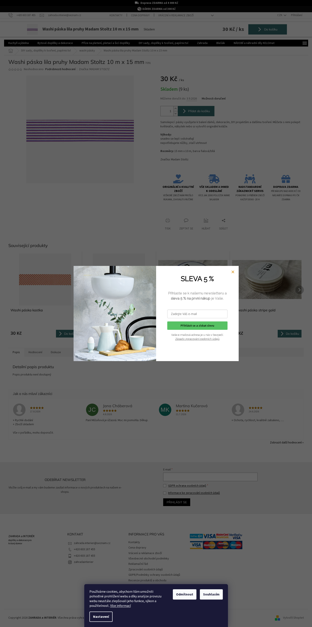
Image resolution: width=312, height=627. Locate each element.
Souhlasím (211, 594)
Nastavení (101, 616)
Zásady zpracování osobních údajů (197, 339)
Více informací (120, 605)
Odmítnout (184, 594)
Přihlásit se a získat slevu (197, 325)
